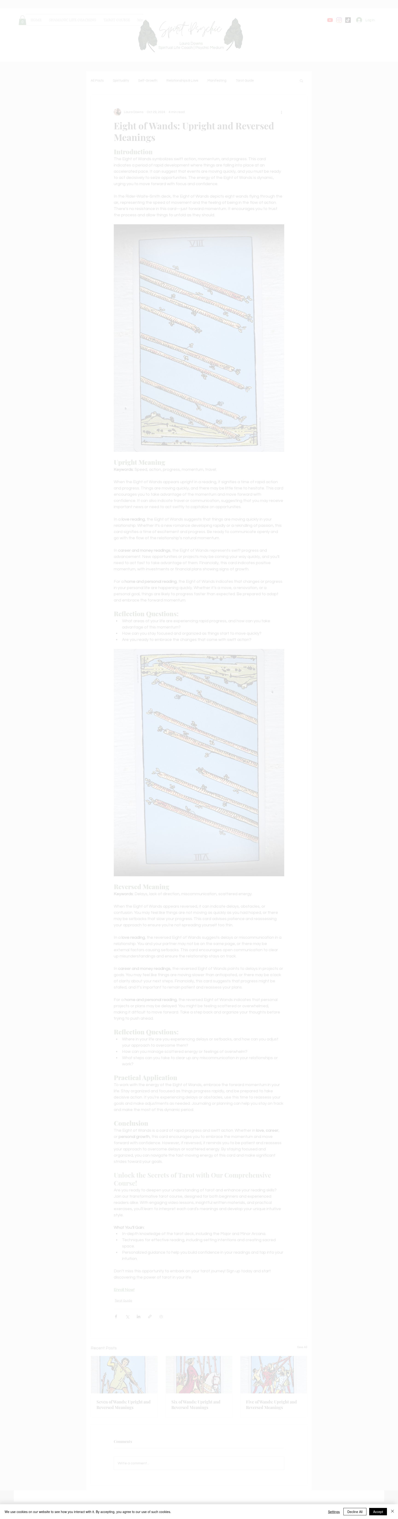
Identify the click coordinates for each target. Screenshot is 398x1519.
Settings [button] (334, 1511)
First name (130, 1464)
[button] (279, 1489)
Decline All (355, 1511)
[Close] (392, 1511)
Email (127, 1440)
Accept (378, 1511)
